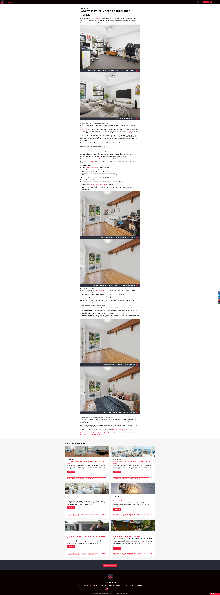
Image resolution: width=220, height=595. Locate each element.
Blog (91, 585)
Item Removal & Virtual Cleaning (98, 184)
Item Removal (91, 434)
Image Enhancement (100, 290)
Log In (123, 585)
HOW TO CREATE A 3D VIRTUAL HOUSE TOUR (126, 536)
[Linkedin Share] (219, 297)
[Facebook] (219, 292)
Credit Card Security (114, 593)
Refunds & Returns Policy (104, 593)
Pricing (101, 585)
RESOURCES (111, 585)
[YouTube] (110, 582)
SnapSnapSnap (91, 161)
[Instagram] (107, 582)
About (79, 585)
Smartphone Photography (120, 433)
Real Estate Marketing (96, 433)
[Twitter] (219, 295)
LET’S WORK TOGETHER (109, 565)
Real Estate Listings (77, 478)
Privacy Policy (95, 593)
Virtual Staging (95, 18)
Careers (128, 585)
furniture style (90, 173)
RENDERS (49, 2)
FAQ (106, 585)
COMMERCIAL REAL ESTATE (38, 2)
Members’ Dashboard (91, 167)
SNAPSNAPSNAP (68, 2)
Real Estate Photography (108, 433)
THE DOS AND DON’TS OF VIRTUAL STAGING (80, 499)
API (132, 585)
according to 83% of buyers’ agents (130, 133)
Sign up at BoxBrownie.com (118, 429)
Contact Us (85, 585)
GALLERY (96, 585)
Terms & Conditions (124, 593)
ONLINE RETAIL (57, 2)
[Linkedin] (115, 582)
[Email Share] (219, 302)
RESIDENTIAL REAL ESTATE (23, 2)
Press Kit (118, 585)
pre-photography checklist (93, 159)
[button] (198, 2)
